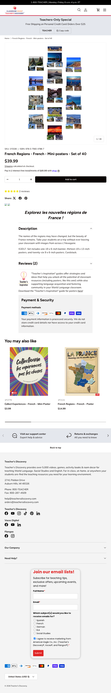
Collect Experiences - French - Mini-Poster (27, 403)
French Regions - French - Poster (76, 403)
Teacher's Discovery (19, 686)
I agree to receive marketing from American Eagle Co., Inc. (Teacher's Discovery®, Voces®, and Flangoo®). (52, 642)
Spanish (40, 620)
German (41, 626)
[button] (98, 10)
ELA (38, 630)
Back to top (55, 447)
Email (36, 602)
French (40, 623)
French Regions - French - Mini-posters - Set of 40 (32, 38)
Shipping (9, 166)
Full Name (39, 590)
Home (7, 38)
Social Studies (43, 633)
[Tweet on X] (14, 198)
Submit (38, 653)
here (80, 290)
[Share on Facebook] (20, 198)
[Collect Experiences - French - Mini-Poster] (29, 371)
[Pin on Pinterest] (26, 198)
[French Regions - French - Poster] (82, 371)
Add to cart (70, 179)
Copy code (64, 30)
